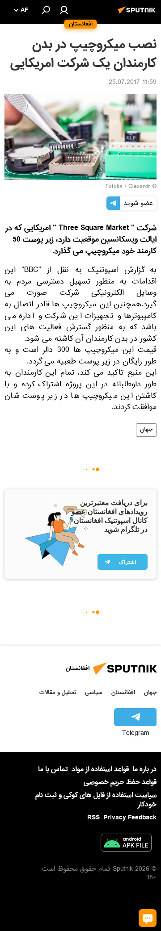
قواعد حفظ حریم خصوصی (120, 782)
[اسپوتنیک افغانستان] (138, 14)
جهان (146, 430)
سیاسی (93, 692)
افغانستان (123, 692)
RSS (93, 817)
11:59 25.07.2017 (133, 83)
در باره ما (144, 769)
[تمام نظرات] (148, 918)
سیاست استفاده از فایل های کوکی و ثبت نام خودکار (96, 800)
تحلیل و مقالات (57, 692)
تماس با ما (53, 769)
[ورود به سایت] (64, 10)
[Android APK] (126, 844)
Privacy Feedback (130, 818)
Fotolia (114, 187)
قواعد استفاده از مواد (100, 769)
